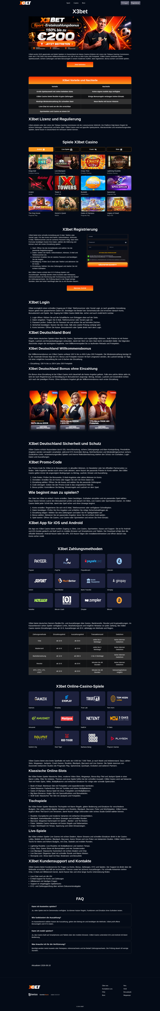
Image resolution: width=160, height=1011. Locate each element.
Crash (91, 149)
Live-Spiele (65, 149)
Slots (117, 149)
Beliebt (39, 149)
